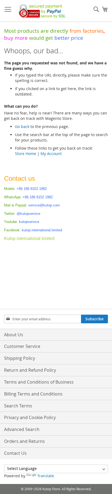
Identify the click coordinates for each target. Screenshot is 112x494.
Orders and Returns (24, 441)
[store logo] (41, 11)
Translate (45, 475)
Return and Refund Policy (30, 370)
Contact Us (15, 453)
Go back (22, 126)
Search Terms (18, 406)
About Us (13, 335)
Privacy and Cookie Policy (30, 417)
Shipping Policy (19, 358)
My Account (51, 153)
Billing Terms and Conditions (33, 394)
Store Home (25, 153)
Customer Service (22, 346)
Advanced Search (21, 429)
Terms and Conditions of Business (39, 382)
